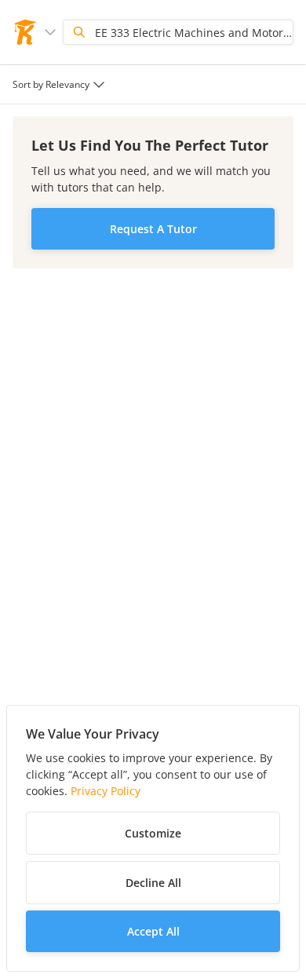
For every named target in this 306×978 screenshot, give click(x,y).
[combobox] (60, 84)
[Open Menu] (50, 32)
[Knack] (25, 32)
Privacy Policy (105, 790)
